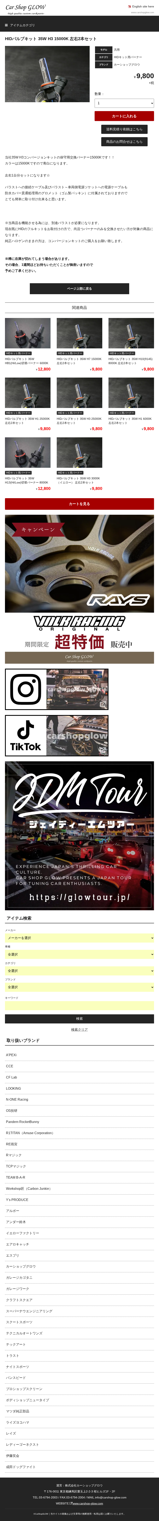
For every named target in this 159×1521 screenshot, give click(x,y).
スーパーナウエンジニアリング (29, 1311)
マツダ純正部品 (17, 1411)
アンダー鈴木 (16, 1222)
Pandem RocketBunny (22, 1122)
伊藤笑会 (12, 1455)
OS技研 (11, 1110)
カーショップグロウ (21, 1266)
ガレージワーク (17, 1289)
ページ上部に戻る (79, 288)
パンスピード (16, 1377)
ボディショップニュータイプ (27, 1400)
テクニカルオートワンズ (24, 1333)
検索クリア (79, 1029)
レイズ (11, 1433)
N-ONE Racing (17, 1099)
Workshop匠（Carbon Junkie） (29, 1188)
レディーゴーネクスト (22, 1444)
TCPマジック (16, 1166)
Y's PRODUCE (17, 1200)
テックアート (16, 1344)
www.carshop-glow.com (87, 1503)
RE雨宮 (11, 1144)
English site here (143, 6)
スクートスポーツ (19, 1322)
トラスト (12, 1355)
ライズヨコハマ (17, 1422)
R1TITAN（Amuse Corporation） (30, 1133)
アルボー (12, 1211)
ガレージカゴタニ (19, 1277)
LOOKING (13, 1088)
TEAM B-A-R (15, 1177)
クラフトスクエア (19, 1300)
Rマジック (14, 1155)
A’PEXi (11, 1055)
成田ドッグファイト (21, 1467)
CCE (9, 1066)
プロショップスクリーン (24, 1389)
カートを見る (79, 504)
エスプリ (12, 1255)
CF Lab (11, 1077)
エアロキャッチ (17, 1244)
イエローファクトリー (22, 1233)
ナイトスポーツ (17, 1367)
